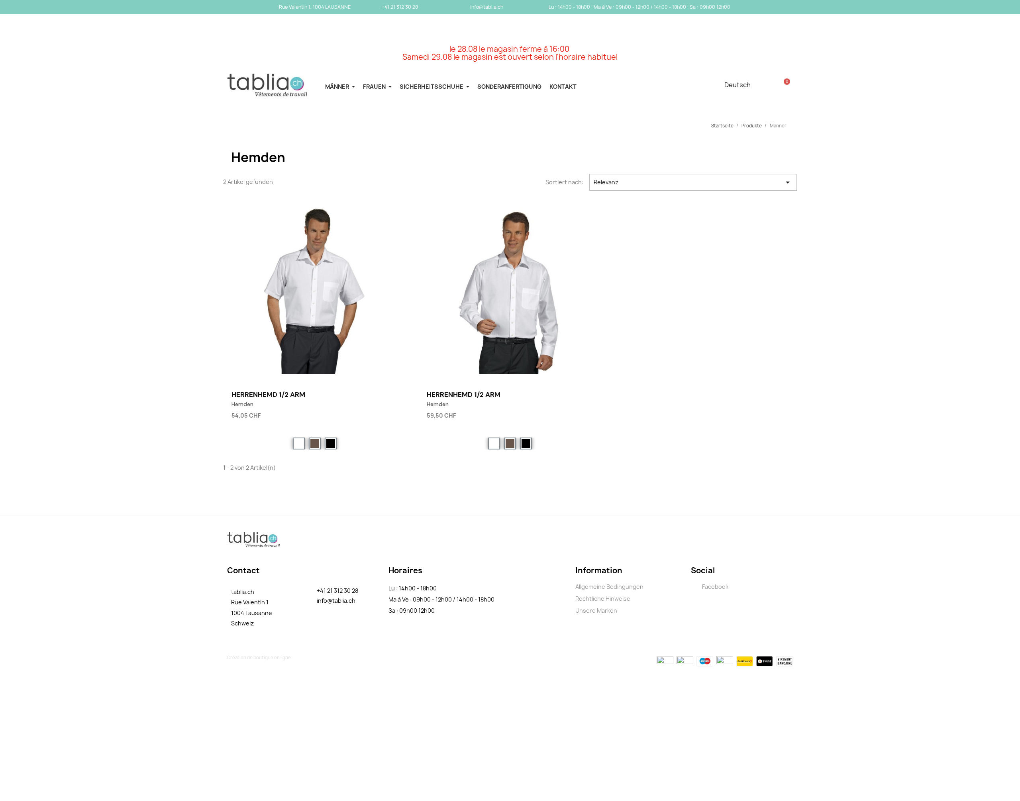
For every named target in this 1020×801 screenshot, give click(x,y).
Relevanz (693, 182)
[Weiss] (299, 443)
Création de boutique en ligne (259, 657)
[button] (394, 414)
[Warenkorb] (784, 85)
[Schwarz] (331, 443)
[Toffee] (315, 443)
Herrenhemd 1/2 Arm (268, 394)
